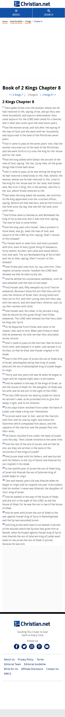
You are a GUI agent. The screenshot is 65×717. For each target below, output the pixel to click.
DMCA (7, 673)
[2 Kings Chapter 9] (49, 94)
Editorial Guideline (35, 664)
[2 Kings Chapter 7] (16, 94)
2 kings (28, 21)
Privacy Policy (25, 659)
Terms (40, 659)
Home (5, 21)
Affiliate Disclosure (32, 668)
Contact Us (52, 668)
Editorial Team (12, 664)
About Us (9, 659)
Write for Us (11, 668)
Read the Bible (16, 21)
